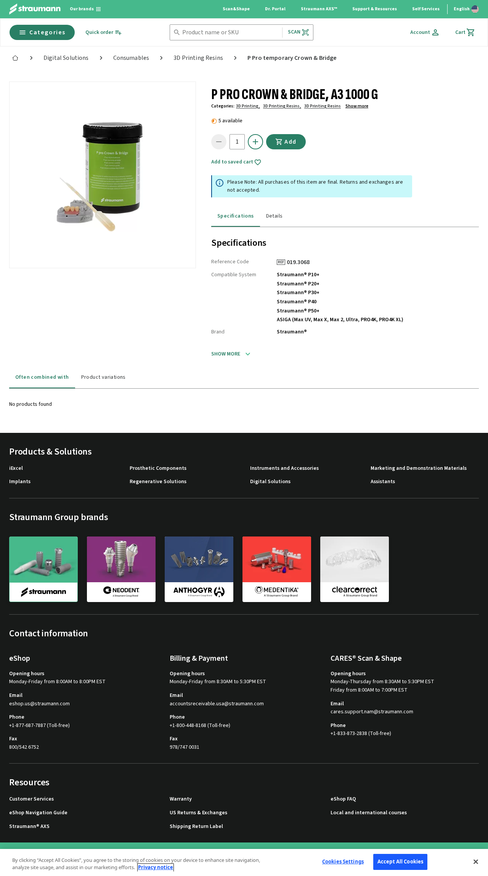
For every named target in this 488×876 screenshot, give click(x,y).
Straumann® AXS (29, 826)
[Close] (475, 861)
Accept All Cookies (400, 861)
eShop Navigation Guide (38, 813)
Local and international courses (369, 813)
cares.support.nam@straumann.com (372, 712)
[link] (15, 57)
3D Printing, (248, 106)
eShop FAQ (343, 799)
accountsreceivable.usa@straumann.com (217, 704)
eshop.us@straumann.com (39, 704)
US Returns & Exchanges (198, 813)
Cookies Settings (343, 861)
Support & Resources (374, 9)
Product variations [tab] (103, 377)
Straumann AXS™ (319, 9)
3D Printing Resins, (282, 106)
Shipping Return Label (196, 826)
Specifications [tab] (235, 216)
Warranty (181, 799)
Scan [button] (294, 32)
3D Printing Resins (322, 106)
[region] (244, 862)
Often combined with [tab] (42, 377)
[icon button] (255, 141)
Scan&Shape (236, 9)
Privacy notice (155, 867)
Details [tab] (274, 216)
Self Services (426, 9)
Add (290, 142)
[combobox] (230, 32)
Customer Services (31, 799)
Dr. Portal (275, 9)
